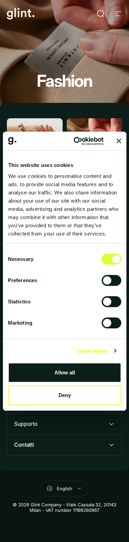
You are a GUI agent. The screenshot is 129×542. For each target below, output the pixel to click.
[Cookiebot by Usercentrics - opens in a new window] (77, 141)
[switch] (111, 280)
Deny (64, 395)
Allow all (64, 372)
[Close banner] (118, 140)
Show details (92, 351)
